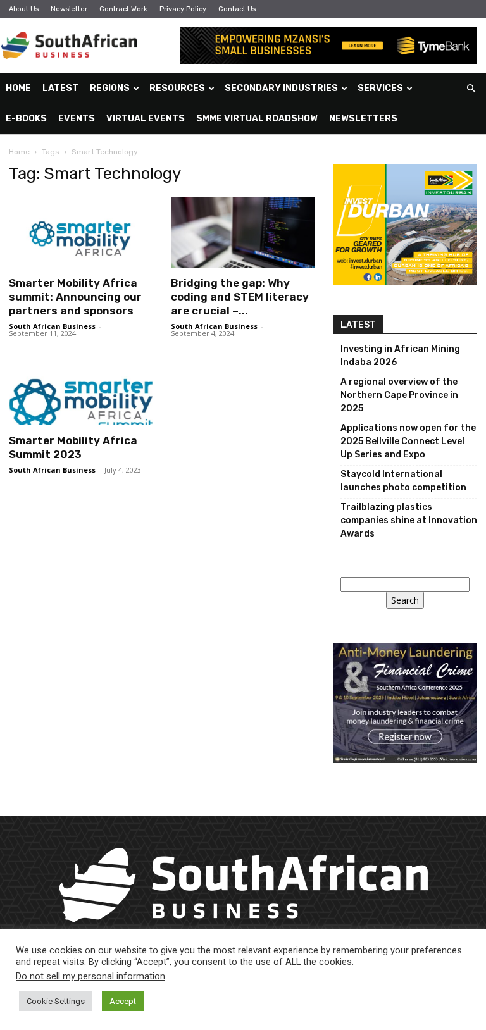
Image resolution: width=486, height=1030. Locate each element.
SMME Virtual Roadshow (257, 118)
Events (76, 118)
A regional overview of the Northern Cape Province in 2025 (399, 395)
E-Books (26, 118)
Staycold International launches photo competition (403, 481)
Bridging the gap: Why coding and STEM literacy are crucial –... (240, 296)
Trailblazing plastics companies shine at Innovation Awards (408, 520)
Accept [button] (122, 1001)
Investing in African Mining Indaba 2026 (400, 356)
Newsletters (363, 118)
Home (18, 88)
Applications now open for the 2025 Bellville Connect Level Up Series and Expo (408, 441)
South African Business (52, 326)
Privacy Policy (182, 9)
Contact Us (237, 9)
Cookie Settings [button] (56, 1001)
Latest (60, 88)
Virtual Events (145, 118)
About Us (24, 9)
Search (405, 600)
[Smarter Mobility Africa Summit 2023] (81, 390)
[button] (471, 89)
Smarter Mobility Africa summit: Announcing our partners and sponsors (75, 296)
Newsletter (69, 9)
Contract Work (123, 9)
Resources (177, 88)
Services (380, 88)
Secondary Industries (281, 88)
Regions (110, 88)
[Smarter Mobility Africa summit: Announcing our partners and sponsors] (81, 232)
